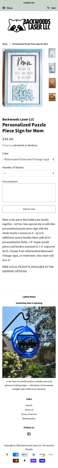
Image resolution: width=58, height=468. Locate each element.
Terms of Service (29, 414)
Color (5, 153)
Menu (9, 7)
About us (29, 409)
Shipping (7, 145)
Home (5, 44)
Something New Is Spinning (29, 303)
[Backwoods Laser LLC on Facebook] (29, 434)
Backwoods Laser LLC (31, 445)
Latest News (29, 297)
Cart (53, 8)
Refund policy (29, 418)
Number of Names (13, 167)
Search (29, 405)
